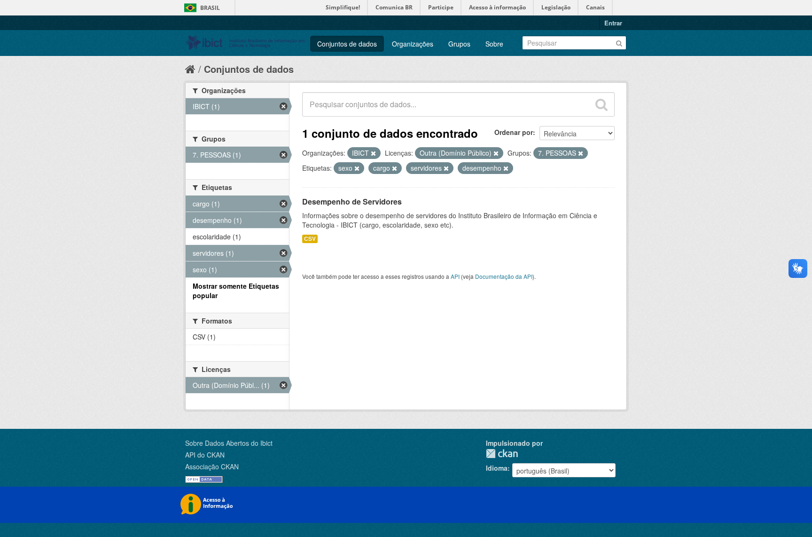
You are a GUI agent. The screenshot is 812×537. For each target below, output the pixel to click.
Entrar (613, 22)
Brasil (210, 8)
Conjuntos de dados (347, 43)
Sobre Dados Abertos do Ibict (229, 443)
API (455, 276)
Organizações (412, 43)
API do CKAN (205, 454)
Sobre (494, 43)
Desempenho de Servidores (352, 201)
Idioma (497, 468)
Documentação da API (503, 276)
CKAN (502, 453)
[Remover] (373, 153)
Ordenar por (513, 132)
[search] (601, 104)
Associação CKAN (212, 466)
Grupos (459, 43)
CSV (310, 239)
